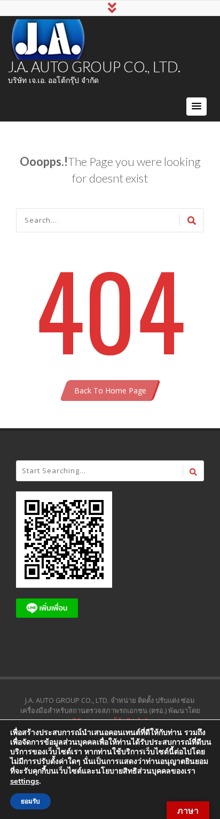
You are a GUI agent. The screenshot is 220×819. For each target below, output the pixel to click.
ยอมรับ (30, 801)
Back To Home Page (110, 390)
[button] (196, 106)
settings (24, 781)
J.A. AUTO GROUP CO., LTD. (94, 66)
